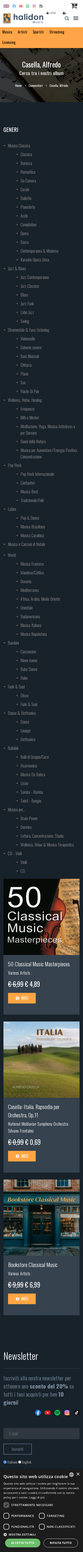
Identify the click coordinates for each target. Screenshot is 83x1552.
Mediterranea (30, 590)
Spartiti (38, 32)
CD (23, 871)
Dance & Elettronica (22, 713)
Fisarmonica (29, 766)
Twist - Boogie (31, 801)
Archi (24, 216)
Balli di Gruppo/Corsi (35, 757)
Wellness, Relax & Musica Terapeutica (47, 845)
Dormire (26, 827)
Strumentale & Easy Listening (28, 330)
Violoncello (28, 339)
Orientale (27, 608)
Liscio (24, 783)
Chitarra (26, 365)
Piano (24, 374)
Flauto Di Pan (30, 391)
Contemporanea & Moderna (39, 251)
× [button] (78, 1474)
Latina (12, 509)
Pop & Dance (30, 518)
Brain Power (29, 818)
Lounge (26, 731)
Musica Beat (29, 491)
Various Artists (19, 973)
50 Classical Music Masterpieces (39, 964)
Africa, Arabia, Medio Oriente (40, 599)
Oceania (26, 581)
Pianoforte (28, 207)
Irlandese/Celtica (32, 573)
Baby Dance (29, 669)
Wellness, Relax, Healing (25, 400)
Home (18, 85)
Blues (24, 295)
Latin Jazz (27, 312)
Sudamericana (30, 616)
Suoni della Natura (33, 441)
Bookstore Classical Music (32, 1264)
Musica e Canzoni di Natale (26, 544)
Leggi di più (36, 1497)
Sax (23, 382)
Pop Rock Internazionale (37, 474)
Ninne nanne (29, 660)
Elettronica (28, 739)
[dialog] (41, 1510)
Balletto (26, 198)
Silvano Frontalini (20, 1131)
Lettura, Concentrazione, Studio (42, 836)
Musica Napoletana (34, 634)
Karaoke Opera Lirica (35, 260)
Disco (24, 695)
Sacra (25, 242)
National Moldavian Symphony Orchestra (38, 1124)
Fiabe (24, 678)
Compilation (28, 224)
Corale (25, 189)
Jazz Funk (27, 303)
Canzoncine (28, 652)
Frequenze (28, 409)
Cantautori (28, 483)
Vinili (24, 862)
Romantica (28, 172)
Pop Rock (14, 465)
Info (24, 998)
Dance (25, 722)
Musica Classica (19, 145)
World (12, 555)
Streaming (56, 32)
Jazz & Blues (17, 268)
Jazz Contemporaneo (35, 277)
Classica (26, 154)
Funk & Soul (16, 687)
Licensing (8, 42)
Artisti (22, 32)
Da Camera (28, 181)
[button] (41, 1534)
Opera (25, 233)
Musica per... (16, 809)
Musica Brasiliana (33, 527)
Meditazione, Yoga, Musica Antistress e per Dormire (48, 429)
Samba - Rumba (32, 792)
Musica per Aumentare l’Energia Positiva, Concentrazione (49, 453)
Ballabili (13, 748)
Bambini (13, 643)
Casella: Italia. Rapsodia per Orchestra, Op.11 (34, 1110)
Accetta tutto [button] (22, 1543)
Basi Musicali (30, 356)
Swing (25, 321)
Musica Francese (32, 564)
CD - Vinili (15, 853)
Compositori (36, 85)
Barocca (26, 163)
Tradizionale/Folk (32, 500)
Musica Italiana (31, 625)
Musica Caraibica (32, 535)
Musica (7, 32)
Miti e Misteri (30, 418)
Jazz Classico (30, 286)
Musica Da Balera (33, 774)
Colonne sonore (31, 347)
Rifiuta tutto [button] (61, 1543)
